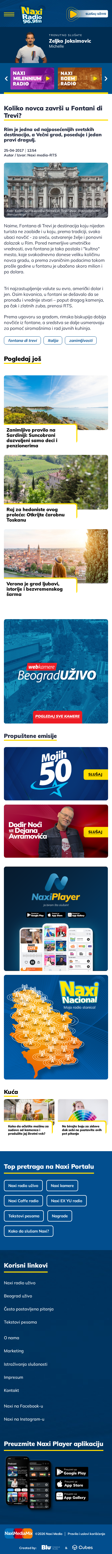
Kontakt (11, 1390)
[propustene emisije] (56, 773)
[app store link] (72, 1484)
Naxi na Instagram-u (24, 1419)
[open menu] (9, 15)
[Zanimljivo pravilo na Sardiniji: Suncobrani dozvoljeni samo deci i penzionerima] (56, 402)
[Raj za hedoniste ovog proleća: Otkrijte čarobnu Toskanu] (56, 482)
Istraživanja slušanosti (25, 1364)
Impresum (13, 1377)
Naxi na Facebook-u (23, 1406)
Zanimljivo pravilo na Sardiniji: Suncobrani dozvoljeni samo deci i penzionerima (32, 438)
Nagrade (60, 1215)
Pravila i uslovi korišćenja (86, 1534)
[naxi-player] (56, 919)
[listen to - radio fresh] (32, 78)
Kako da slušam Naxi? (28, 1231)
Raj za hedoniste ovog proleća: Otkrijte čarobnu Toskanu (36, 514)
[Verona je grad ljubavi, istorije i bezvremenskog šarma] (56, 556)
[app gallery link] (72, 1496)
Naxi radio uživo (23, 1185)
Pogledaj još (22, 359)
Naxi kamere (62, 1185)
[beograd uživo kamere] (56, 672)
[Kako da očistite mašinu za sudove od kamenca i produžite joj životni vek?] (29, 1112)
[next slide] (105, 78)
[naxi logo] (33, 14)
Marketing (14, 1350)
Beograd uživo (18, 1295)
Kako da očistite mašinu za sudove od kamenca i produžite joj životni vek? (28, 1129)
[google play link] (72, 1472)
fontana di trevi (22, 340)
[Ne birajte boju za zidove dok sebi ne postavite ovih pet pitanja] (83, 1112)
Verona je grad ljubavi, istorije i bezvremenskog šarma (35, 589)
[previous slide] (6, 78)
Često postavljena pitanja (29, 1309)
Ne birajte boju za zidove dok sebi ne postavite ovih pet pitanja (82, 1129)
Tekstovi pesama (23, 1215)
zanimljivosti (80, 340)
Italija (53, 340)
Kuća (11, 1091)
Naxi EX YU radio (66, 1200)
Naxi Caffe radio (23, 1200)
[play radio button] (87, 14)
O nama (11, 1337)
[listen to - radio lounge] (80, 78)
